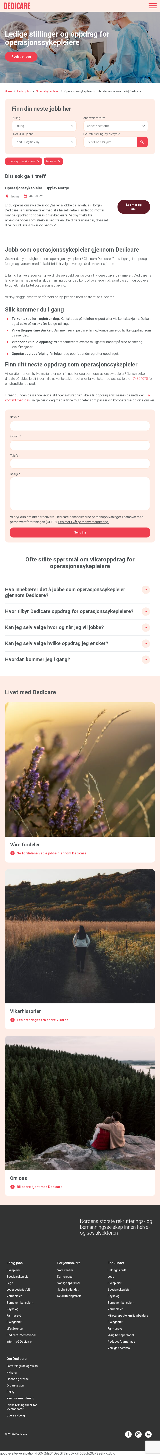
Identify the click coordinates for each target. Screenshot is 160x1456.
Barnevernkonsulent (20, 1302)
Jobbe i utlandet (68, 1289)
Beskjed (15, 474)
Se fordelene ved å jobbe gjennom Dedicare (51, 853)
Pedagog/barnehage (121, 1341)
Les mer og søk (134, 207)
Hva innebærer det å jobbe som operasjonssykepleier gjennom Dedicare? (65, 592)
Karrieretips (64, 1276)
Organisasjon (15, 1385)
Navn (13, 417)
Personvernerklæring (20, 1398)
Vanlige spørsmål (68, 1283)
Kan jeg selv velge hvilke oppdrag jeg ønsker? (56, 643)
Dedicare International (21, 1335)
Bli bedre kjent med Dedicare (39, 1187)
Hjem (8, 91)
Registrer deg (21, 56)
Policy (10, 1392)
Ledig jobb (24, 91)
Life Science (15, 1328)
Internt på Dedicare (19, 1341)
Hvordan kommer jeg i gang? (37, 659)
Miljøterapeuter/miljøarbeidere (128, 1315)
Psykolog (13, 1309)
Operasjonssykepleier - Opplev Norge (37, 188)
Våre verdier (65, 1270)
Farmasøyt (14, 1315)
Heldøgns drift (117, 1270)
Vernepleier (14, 1296)
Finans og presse (18, 1379)
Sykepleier (13, 1270)
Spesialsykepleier (47, 91)
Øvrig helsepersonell (121, 1335)
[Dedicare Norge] (17, 5)
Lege (10, 1283)
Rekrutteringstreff (69, 1296)
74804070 (141, 379)
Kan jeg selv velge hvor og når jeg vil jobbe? (54, 627)
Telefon (15, 455)
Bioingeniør (14, 1322)
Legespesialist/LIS (19, 1289)
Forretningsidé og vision (22, 1366)
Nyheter (12, 1372)
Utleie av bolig (16, 1415)
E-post (14, 436)
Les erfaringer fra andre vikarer (42, 1020)
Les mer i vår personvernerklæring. (83, 522)
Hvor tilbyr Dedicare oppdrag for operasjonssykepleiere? (69, 611)
